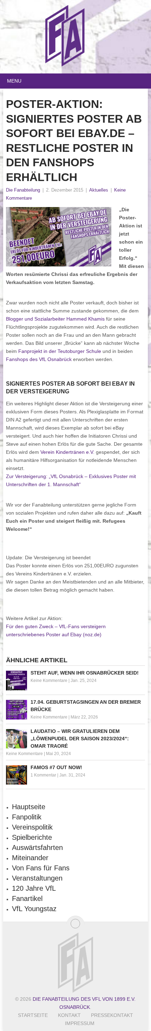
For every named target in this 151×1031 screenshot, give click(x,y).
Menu (14, 81)
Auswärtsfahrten (37, 847)
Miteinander (30, 858)
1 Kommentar (43, 775)
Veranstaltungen (37, 878)
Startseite (33, 1015)
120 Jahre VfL (34, 888)
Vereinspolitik (32, 827)
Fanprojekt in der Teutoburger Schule (59, 351)
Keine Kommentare (49, 680)
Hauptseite (28, 807)
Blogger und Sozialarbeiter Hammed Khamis (55, 319)
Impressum (79, 1023)
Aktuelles (98, 190)
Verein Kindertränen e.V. (67, 452)
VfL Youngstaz (34, 909)
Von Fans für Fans (41, 868)
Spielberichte (32, 837)
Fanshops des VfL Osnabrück (39, 359)
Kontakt (69, 1015)
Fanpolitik (26, 817)
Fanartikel (27, 898)
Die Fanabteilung (23, 190)
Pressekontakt (112, 1015)
